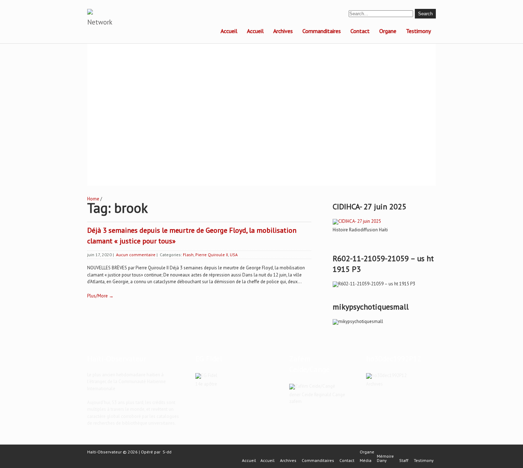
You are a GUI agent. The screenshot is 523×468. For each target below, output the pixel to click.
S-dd (167, 451)
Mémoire (385, 456)
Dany (382, 460)
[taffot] (357, 221)
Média (365, 460)
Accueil (229, 30)
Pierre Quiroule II (211, 254)
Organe (387, 30)
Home (93, 199)
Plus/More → (100, 296)
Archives (283, 30)
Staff (403, 460)
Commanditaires (321, 30)
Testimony (418, 30)
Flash (188, 254)
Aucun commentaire (135, 254)
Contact (360, 30)
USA (234, 254)
